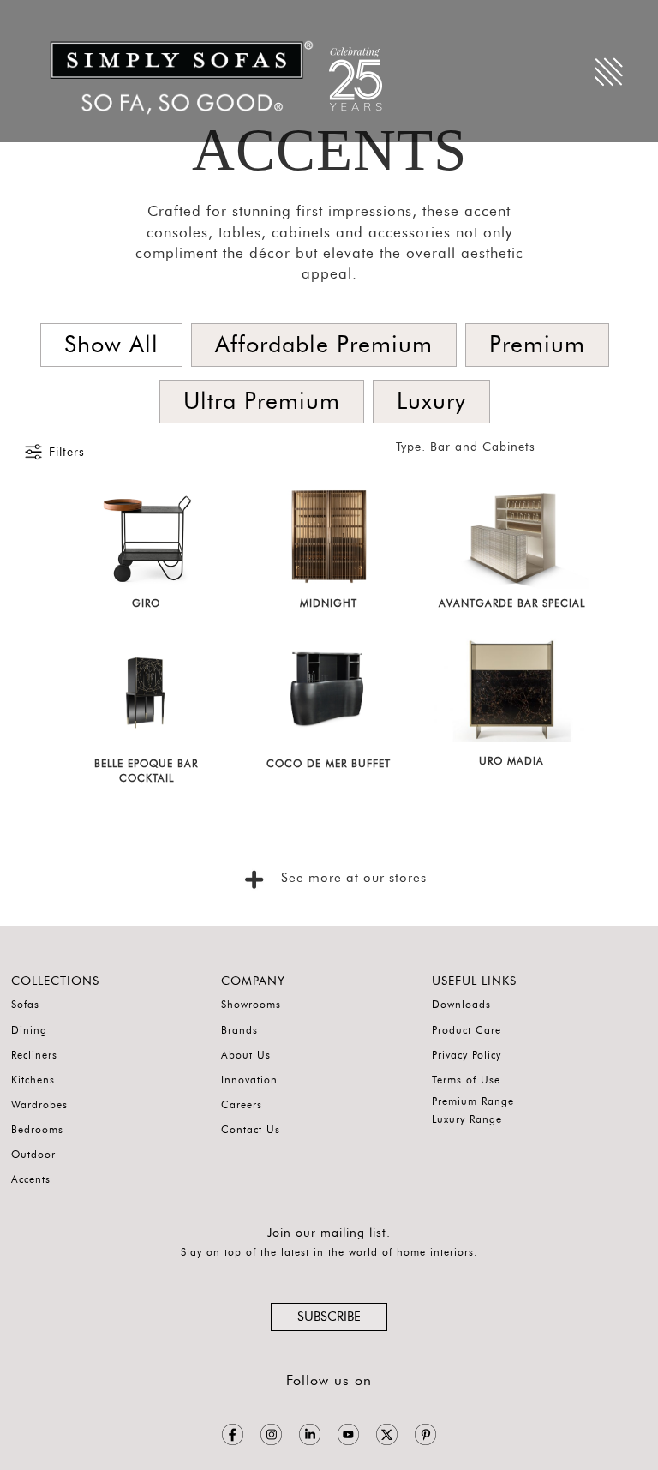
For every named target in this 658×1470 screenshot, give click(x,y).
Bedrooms (37, 1130)
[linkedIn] (309, 1434)
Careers (241, 1105)
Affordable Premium (324, 345)
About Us (246, 1055)
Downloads (461, 1004)
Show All (111, 345)
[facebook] (232, 1434)
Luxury (431, 401)
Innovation (249, 1080)
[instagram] (271, 1434)
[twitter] (387, 1434)
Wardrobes (39, 1105)
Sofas (25, 1004)
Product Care (466, 1030)
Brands (239, 1030)
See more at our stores (351, 878)
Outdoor (33, 1154)
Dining (29, 1030)
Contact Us (250, 1130)
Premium (537, 345)
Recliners (34, 1055)
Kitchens (33, 1080)
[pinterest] (425, 1434)
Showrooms (251, 1004)
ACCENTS (329, 150)
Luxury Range (467, 1119)
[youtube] (348, 1434)
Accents (31, 1179)
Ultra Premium (261, 401)
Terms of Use (466, 1080)
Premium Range (473, 1101)
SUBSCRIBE (329, 1317)
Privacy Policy (466, 1055)
